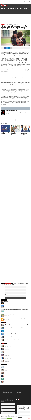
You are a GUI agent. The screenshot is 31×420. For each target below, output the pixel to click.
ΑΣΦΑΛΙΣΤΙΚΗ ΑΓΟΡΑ (20, 2)
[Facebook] (23, 1)
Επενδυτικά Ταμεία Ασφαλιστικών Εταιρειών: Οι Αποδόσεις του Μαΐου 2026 (16, 336)
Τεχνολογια (19, 392)
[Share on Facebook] (5, 48)
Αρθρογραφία (3, 24)
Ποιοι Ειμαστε (4, 2)
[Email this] (11, 48)
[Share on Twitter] (7, 48)
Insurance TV (26, 8)
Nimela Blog (4, 104)
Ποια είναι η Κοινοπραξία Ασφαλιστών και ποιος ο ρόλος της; (14, 327)
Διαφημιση (8, 2)
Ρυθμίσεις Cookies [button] (3, 418)
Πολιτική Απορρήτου (5, 393)
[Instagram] (29, 1)
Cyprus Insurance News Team (14, 24)
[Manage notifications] (29, 418)
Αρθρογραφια (12, 8)
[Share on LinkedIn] (9, 48)
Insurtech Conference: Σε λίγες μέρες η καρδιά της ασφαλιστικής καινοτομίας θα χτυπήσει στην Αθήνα (5, 133)
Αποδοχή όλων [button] (9, 418)
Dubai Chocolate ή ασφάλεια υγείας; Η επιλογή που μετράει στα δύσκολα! (23, 120)
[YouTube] (25, 1)
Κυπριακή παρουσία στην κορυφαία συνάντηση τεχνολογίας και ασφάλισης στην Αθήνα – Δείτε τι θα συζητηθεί (25, 134)
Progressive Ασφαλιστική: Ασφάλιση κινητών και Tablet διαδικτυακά (15, 330)
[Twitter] (26, 1)
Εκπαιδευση (21, 8)
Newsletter (13, 2)
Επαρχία (6, 291)
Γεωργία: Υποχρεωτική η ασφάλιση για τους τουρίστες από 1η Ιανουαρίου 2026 (16, 333)
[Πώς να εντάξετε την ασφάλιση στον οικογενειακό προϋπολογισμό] (15, 128)
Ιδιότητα (6, 294)
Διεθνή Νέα (19, 391)
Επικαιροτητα (17, 8)
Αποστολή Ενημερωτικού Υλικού (7, 392)
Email (6, 288)
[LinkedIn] (28, 1)
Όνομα (6, 285)
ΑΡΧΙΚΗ (2, 8)
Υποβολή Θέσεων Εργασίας (6, 391)
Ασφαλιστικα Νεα (6, 8)
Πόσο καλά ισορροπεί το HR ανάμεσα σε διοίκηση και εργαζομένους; (8, 120)
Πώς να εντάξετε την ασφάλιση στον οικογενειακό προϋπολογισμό (15, 133)
